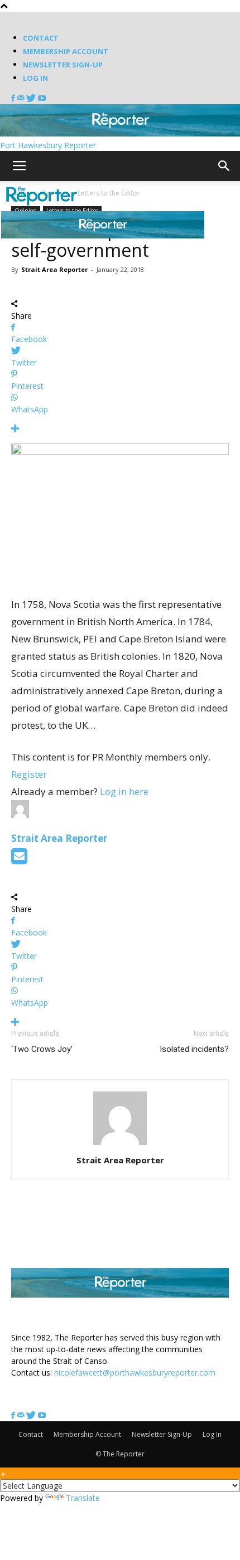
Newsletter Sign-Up (63, 65)
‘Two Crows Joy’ (42, 1049)
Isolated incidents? (194, 1049)
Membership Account (65, 51)
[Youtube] (42, 98)
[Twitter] (32, 98)
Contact (41, 38)
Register (29, 774)
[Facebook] (14, 98)
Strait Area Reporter (54, 269)
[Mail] (21, 98)
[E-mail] (19, 859)
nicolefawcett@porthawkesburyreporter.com (134, 1372)
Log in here (124, 791)
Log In (35, 78)
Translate (83, 1498)
